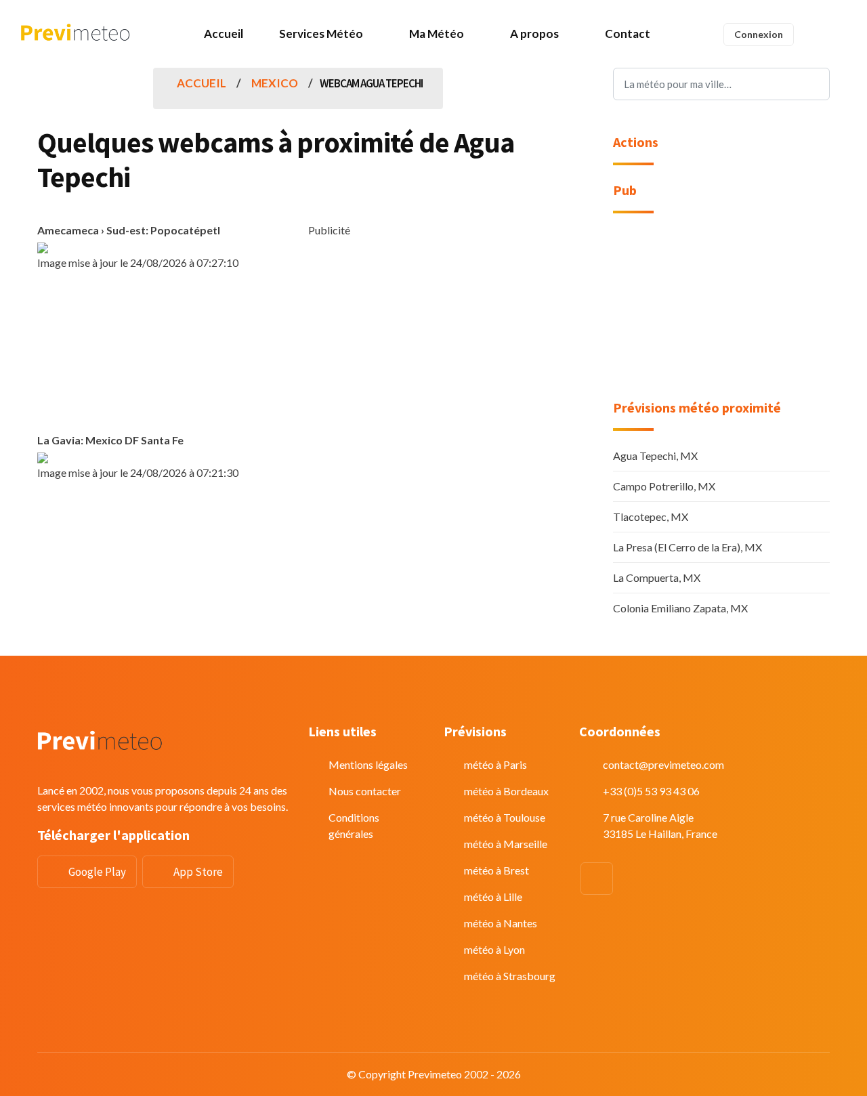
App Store (198, 871)
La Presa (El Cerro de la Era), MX (687, 547)
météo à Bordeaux (506, 790)
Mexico (274, 83)
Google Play (97, 871)
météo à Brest (496, 870)
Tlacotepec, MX (650, 516)
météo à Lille (493, 896)
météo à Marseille (505, 843)
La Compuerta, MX (656, 577)
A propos (534, 33)
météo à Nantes (500, 922)
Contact (627, 33)
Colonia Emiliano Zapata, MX (680, 608)
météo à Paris (495, 764)
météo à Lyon (494, 949)
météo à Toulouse (504, 817)
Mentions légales (368, 764)
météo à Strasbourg (509, 975)
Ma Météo (436, 33)
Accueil (223, 33)
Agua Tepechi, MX (655, 455)
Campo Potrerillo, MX (664, 486)
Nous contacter (365, 790)
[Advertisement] (433, 333)
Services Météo (321, 33)
